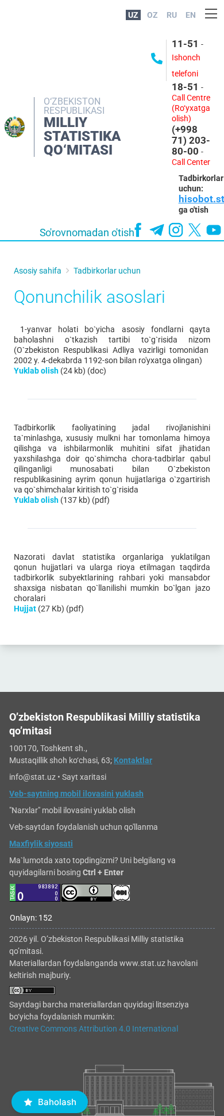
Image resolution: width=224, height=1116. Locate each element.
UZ (133, 15)
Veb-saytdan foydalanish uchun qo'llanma (83, 827)
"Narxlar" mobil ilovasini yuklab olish (72, 810)
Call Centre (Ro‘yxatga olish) (191, 108)
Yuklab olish (36, 370)
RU (172, 15)
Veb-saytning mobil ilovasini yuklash (76, 793)
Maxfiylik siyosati (41, 843)
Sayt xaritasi (84, 777)
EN (191, 15)
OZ (152, 15)
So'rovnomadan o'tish (87, 232)
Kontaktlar (133, 760)
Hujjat (25, 608)
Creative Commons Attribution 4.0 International (93, 1028)
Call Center (191, 162)
